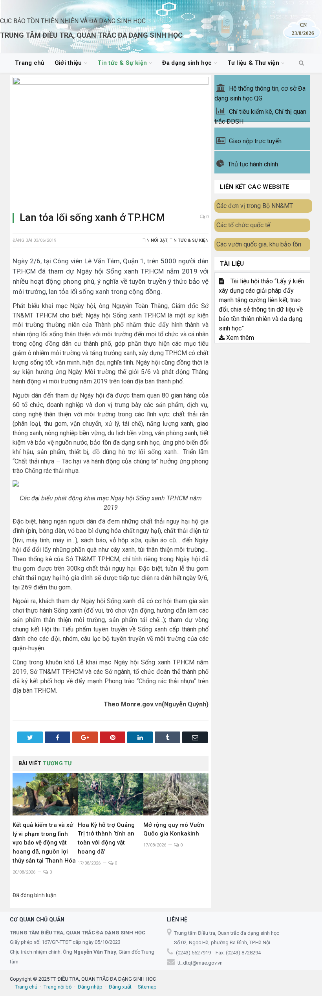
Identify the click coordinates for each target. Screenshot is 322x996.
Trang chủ (29, 62)
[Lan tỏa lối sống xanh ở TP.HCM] (111, 141)
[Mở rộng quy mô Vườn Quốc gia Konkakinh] (176, 794)
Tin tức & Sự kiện (122, 62)
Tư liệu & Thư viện (253, 62)
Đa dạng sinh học (187, 62)
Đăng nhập (90, 987)
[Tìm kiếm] (301, 63)
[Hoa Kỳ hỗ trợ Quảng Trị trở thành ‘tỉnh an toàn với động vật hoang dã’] (110, 794)
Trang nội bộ (57, 987)
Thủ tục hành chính (253, 164)
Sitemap (147, 987)
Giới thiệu (68, 62)
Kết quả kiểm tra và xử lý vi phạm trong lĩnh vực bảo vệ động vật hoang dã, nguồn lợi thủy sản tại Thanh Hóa (44, 843)
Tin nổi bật (155, 240)
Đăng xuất (120, 987)
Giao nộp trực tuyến (255, 141)
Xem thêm (239, 337)
